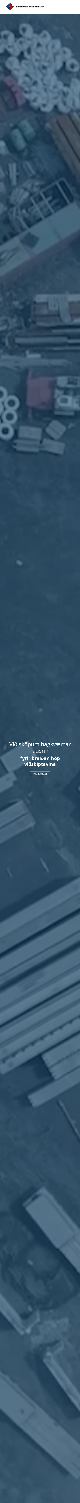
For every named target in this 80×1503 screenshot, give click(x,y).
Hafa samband (40, 774)
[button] (73, 7)
